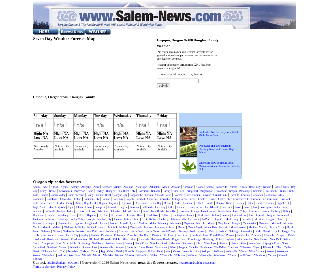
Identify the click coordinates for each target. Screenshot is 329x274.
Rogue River (179, 239)
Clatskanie (52, 199)
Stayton (63, 247)
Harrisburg (62, 215)
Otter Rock (47, 235)
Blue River (123, 191)
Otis (36, 235)
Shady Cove (141, 243)
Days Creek (90, 203)
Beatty (43, 191)
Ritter (133, 239)
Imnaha (225, 215)
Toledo (36, 251)
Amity (117, 186)
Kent (144, 219)
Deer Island (141, 203)
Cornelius (152, 199)
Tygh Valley (107, 251)
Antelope (128, 186)
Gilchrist (91, 211)
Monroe (148, 227)
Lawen (281, 219)
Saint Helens (261, 239)
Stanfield (52, 247)
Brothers (257, 191)
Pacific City (72, 235)
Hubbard (165, 215)
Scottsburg (84, 243)
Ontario (267, 231)
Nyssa (200, 231)
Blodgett (110, 191)
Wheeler (129, 255)
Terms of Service (44, 266)
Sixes (243, 243)
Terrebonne (206, 247)
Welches (62, 255)
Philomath (119, 235)
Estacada (112, 207)
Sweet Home (146, 247)
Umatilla (129, 251)
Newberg (111, 231)
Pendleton (106, 235)
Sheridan (175, 243)
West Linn (74, 255)
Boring (166, 191)
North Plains (152, 231)
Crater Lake (224, 199)
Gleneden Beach (131, 211)
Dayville (113, 203)
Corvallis (165, 199)
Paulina (95, 235)
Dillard (199, 203)
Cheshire (245, 195)
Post (205, 235)
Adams (37, 186)
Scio (58, 243)
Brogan (233, 191)
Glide (146, 211)
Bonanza (155, 191)
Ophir (276, 231)
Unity (160, 251)
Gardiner (37, 211)
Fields (171, 207)
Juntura (118, 219)
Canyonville (136, 195)
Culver (51, 203)
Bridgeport (192, 191)
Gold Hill (171, 211)
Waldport (207, 251)
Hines (140, 215)
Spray (285, 243)
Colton (77, 199)
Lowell (124, 223)
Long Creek (91, 223)
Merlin (36, 227)
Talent (173, 247)
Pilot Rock (144, 235)
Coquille (130, 199)
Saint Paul (275, 239)
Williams (192, 255)
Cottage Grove (180, 199)
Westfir (97, 255)
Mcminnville (249, 223)
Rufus (219, 239)
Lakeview (259, 219)
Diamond (188, 203)
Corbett (141, 199)
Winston (232, 255)
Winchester (220, 255)
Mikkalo (68, 227)
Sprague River (272, 243)
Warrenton (282, 251)
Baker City (255, 186)
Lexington (50, 223)
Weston (119, 255)
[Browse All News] (72, 34)
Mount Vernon (238, 227)
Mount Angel (195, 227)
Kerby (152, 219)
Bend (90, 191)
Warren (270, 251)
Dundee (260, 203)
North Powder (169, 231)
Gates (70, 211)
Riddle (116, 239)
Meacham (264, 223)
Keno (136, 219)
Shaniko (154, 243)
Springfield (39, 247)
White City (142, 255)
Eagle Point (39, 207)
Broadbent (221, 191)
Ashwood (188, 186)
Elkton (79, 207)
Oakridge (234, 231)
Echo (50, 207)
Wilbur (154, 255)
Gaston (61, 211)
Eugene (123, 207)
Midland (56, 227)
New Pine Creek (95, 231)
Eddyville (60, 207)
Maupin (236, 223)
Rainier (292, 235)
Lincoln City (64, 223)
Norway (183, 231)
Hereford (103, 215)
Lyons (133, 223)
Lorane (103, 223)
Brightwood (206, 191)
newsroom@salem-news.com (197, 262)
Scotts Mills (69, 243)
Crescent (256, 199)
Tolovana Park (50, 251)
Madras (143, 223)
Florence (181, 207)
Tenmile (193, 247)
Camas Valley (58, 195)
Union (151, 251)
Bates (286, 186)
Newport (123, 231)
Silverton (223, 243)
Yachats (272, 255)
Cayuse (207, 195)
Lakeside (246, 219)
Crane (212, 199)
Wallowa (218, 251)
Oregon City (288, 231)
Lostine (114, 223)
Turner (94, 251)
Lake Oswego (231, 219)
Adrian (54, 186)
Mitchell (112, 227)
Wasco (36, 255)
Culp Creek (39, 203)
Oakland (222, 231)
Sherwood (187, 243)
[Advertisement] (85, 106)
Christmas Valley (275, 195)
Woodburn (259, 255)
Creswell (285, 199)
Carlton (149, 195)
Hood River (152, 215)
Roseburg (208, 239)
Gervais (80, 211)
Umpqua (140, 251)
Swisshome (161, 247)
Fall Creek (147, 207)
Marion (211, 223)
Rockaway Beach (160, 239)
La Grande (193, 219)
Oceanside (246, 231)
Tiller (279, 247)
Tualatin (84, 251)
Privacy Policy (66, 266)
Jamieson (38, 219)
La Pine (206, 219)
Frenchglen (265, 207)
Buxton (44, 195)
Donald (209, 203)
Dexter (177, 203)
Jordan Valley (77, 219)
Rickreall (106, 239)
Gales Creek (280, 207)
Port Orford (183, 235)
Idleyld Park (203, 215)
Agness (64, 186)
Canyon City (120, 195)
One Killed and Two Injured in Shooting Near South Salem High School (216, 149)
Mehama (288, 223)
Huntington (179, 215)
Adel (45, 186)
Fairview (134, 207)
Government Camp (189, 211)
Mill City (80, 227)
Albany (75, 186)
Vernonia (187, 251)
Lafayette (217, 219)
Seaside (109, 243)
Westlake (108, 255)
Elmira (88, 207)
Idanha (190, 215)
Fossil (238, 207)
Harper (50, 215)
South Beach (255, 243)
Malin (153, 223)
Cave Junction (193, 195)
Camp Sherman (76, 195)
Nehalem (45, 231)
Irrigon (271, 215)
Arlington (154, 186)
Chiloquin (258, 195)
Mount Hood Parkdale (216, 227)
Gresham (254, 211)
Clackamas (38, 199)
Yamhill (283, 255)
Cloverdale (66, 199)
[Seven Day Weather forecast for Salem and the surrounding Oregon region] (98, 34)
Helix (82, 215)
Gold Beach (157, 211)
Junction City (104, 219)
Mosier (181, 227)
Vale (168, 251)
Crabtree (202, 199)
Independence (239, 215)
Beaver (52, 191)
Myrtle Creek (277, 227)
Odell (258, 231)
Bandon (267, 186)
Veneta (176, 251)
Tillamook (268, 247)
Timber (288, 247)
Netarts (80, 231)
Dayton (103, 203)
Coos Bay (118, 199)
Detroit (167, 203)
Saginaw (229, 239)
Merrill (46, 227)
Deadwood (126, 203)
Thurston (233, 247)
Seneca (128, 243)
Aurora (233, 186)
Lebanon (37, 223)
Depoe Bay (155, 203)
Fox (255, 207)
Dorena (220, 203)
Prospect (281, 235)
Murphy (263, 227)
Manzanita (175, 223)
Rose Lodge (194, 239)
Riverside (144, 239)
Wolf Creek (246, 255)
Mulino (252, 227)
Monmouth (136, 227)
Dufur (250, 203)
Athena (210, 186)
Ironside (260, 215)
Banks (277, 186)
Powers (230, 235)
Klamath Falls (178, 219)
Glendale (116, 211)
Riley (125, 239)
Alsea (96, 186)
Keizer (127, 219)
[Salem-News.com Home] (46, 34)
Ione (251, 215)
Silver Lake (210, 243)
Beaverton (79, 191)
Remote (64, 239)
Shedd (164, 243)
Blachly (100, 191)
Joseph (91, 219)
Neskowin (68, 231)
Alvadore (107, 186)
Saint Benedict (244, 239)
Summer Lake (89, 247)
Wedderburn (48, 255)
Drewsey (239, 203)
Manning (163, 223)
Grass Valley (240, 211)
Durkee (270, 203)
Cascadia (178, 195)
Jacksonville (283, 215)
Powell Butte (217, 235)
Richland (94, 239)
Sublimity (75, 247)
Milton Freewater (96, 227)
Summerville (106, 247)
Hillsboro (129, 215)
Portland (196, 235)
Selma (119, 243)
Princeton (256, 235)
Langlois (271, 219)
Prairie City (243, 235)
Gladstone (103, 211)
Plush (171, 235)
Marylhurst (224, 223)
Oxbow (60, 235)
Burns (283, 191)
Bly (133, 191)
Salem (286, 239)
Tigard (256, 247)
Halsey (286, 211)
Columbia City (91, 199)
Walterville (231, 251)
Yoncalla (37, 258)
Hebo (73, 215)
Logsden (78, 223)
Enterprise (100, 207)
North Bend (136, 231)
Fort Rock (227, 207)
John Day (63, 219)
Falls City (160, 207)
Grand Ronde (208, 211)
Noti (192, 231)
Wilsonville (205, 255)
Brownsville (271, 191)
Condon (106, 199)
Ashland (175, 186)
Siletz (199, 243)
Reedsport (52, 239)
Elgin (70, 207)
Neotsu (56, 231)
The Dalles (220, 247)
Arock (165, 186)
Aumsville (221, 186)
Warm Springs (256, 251)
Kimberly (163, 219)
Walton (243, 251)
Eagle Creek (283, 203)
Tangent (183, 247)
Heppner (91, 215)
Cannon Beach (103, 195)
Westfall (86, 255)
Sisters (234, 243)
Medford (276, 223)
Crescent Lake (270, 199)
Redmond (39, 239)
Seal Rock (97, 243)
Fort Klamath (212, 207)
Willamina (179, 255)
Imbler (215, 215)
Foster (247, 207)
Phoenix (131, 235)
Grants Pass (224, 211)
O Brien (211, 231)
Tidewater (245, 247)
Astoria (199, 186)
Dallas (78, 203)
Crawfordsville (241, 199)
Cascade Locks (163, 195)
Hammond (38, 215)
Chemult (234, 195)
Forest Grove (195, 207)
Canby (90, 195)
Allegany (86, 186)
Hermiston (116, 215)
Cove (193, 199)
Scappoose (47, 243)
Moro (172, 227)
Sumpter (119, 247)
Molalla (123, 227)
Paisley (84, 235)
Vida (196, 251)
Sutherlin (132, 247)
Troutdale (73, 251)
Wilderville (166, 255)
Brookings (244, 191)
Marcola (200, 223)
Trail (62, 251)
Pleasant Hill (159, 235)
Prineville (269, 235)
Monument (161, 227)
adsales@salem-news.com (63, 262)
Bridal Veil (178, 191)
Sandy (36, 243)
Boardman (143, 191)
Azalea (243, 186)
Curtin (60, 203)
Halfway (275, 211)
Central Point (220, 195)
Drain (229, 203)
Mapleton (189, 223)
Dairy (69, 203)
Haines (265, 211)
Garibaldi (50, 211)
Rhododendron (79, 239)
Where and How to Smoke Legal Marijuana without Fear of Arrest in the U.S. (219, 166)
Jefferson (50, 219)
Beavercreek (65, 191)
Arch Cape (141, 186)
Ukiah (119, 251)
